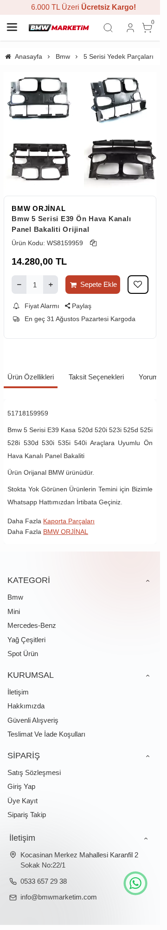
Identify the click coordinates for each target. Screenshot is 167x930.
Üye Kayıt (22, 801)
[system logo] (59, 28)
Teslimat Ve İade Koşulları (46, 734)
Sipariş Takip (26, 814)
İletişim (18, 692)
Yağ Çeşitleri (26, 640)
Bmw (15, 597)
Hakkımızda (26, 706)
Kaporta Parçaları (69, 521)
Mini (13, 611)
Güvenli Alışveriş (32, 720)
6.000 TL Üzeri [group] (80, 7)
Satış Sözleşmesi (34, 772)
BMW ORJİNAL (38, 208)
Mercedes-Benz (31, 625)
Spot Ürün (22, 653)
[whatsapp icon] (135, 883)
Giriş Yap (21, 786)
